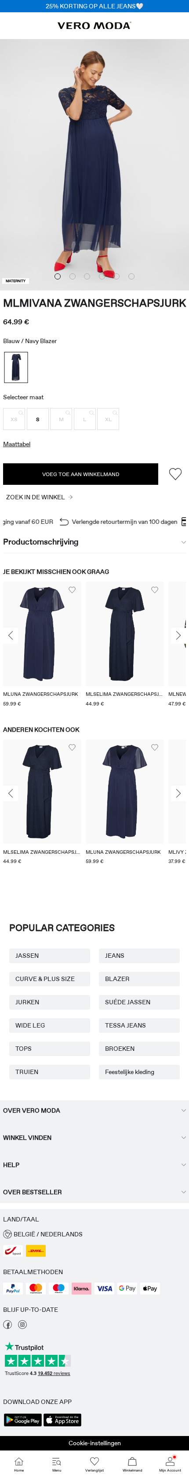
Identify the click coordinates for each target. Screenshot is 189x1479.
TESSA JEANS (125, 1025)
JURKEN (27, 1002)
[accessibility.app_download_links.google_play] (23, 1425)
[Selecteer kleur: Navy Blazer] (16, 367)
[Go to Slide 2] (72, 276)
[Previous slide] (10, 636)
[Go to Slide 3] (87, 276)
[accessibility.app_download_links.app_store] (62, 1425)
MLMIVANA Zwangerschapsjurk (94, 303)
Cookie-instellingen (95, 1443)
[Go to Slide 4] (102, 276)
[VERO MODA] (94, 26)
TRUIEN (26, 1071)
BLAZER (117, 978)
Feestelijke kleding (129, 1071)
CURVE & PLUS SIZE (45, 978)
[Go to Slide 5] (116, 276)
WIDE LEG (30, 1025)
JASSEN (27, 955)
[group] (42, 645)
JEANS (114, 955)
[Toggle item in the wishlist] (175, 474)
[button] (14, 419)
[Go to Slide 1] (58, 276)
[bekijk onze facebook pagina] (7, 1326)
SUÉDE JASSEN (127, 1002)
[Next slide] (178, 636)
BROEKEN (119, 1048)
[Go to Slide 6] (131, 276)
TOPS (23, 1048)
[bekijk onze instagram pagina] (22, 1326)
